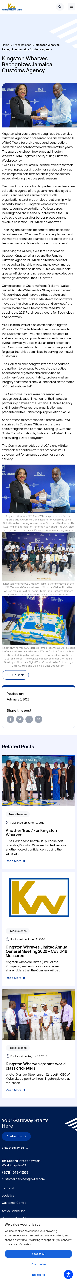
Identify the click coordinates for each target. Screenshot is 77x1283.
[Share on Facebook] (10, 719)
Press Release (22, 45)
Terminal (8, 1188)
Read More (14, 861)
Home (5, 45)
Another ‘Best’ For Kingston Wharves (31, 832)
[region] (38, 1250)
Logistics (8, 1195)
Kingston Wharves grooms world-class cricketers (36, 1066)
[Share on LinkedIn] (29, 719)
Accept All (38, 1254)
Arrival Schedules (13, 1211)
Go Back (18, 675)
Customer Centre (14, 1203)
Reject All (38, 1274)
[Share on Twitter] (20, 719)
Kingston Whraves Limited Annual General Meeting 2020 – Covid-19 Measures (37, 951)
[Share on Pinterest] (38, 719)
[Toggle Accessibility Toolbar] (68, 1274)
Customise (38, 1264)
